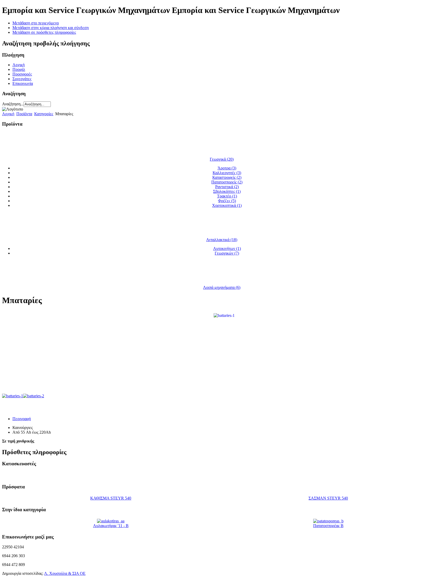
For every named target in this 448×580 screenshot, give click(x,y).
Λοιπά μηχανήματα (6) (221, 287)
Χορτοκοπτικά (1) (227, 205)
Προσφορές (22, 74)
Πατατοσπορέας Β (328, 525)
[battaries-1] (224, 315)
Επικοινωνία (22, 83)
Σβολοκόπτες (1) (227, 191)
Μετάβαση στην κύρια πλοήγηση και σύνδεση (50, 27)
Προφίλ (18, 69)
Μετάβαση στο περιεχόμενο (35, 23)
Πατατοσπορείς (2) (226, 182)
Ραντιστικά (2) (227, 187)
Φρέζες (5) (227, 201)
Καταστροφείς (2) (226, 177)
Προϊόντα (24, 114)
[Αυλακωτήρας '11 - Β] (110, 521)
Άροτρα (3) (227, 168)
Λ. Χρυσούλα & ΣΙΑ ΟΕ (65, 573)
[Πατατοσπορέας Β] (328, 521)
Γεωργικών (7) (227, 253)
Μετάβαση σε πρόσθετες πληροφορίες (44, 32)
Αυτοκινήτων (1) (227, 248)
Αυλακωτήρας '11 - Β (111, 525)
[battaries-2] (33, 396)
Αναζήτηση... (13, 104)
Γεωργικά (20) (222, 159)
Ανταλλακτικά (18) (221, 239)
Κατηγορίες (43, 114)
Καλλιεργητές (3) (227, 172)
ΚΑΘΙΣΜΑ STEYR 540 (110, 498)
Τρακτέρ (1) (227, 196)
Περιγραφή (21, 419)
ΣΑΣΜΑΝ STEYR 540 (328, 498)
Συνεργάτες (21, 79)
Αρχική (18, 65)
